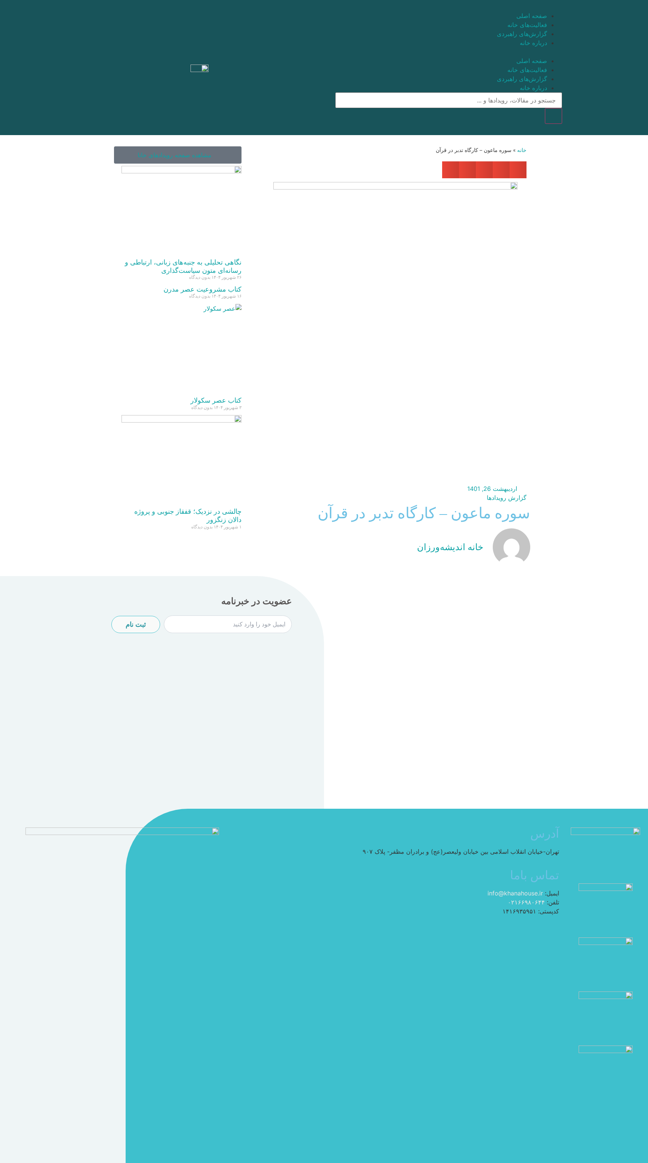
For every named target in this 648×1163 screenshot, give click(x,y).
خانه (521, 150)
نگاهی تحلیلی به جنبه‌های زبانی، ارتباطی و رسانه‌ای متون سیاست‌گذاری (183, 266)
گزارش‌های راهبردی (522, 34)
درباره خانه (533, 43)
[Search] (553, 116)
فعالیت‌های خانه (527, 25)
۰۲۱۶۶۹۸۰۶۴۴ (526, 902)
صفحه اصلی (531, 16)
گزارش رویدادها (506, 497)
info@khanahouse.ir (515, 893)
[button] (448, 51)
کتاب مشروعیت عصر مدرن (203, 289)
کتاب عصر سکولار (216, 400)
